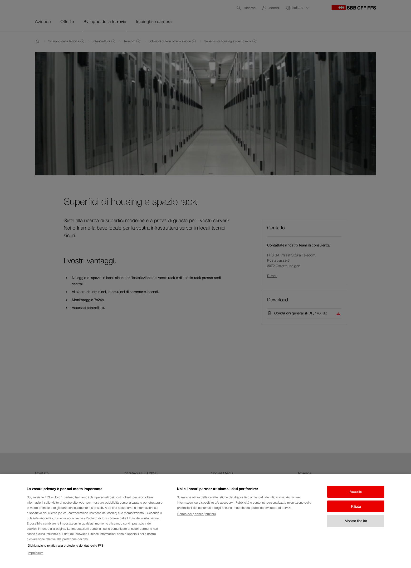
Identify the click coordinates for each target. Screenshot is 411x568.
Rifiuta (356, 506)
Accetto (356, 492)
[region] (205, 521)
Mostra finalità (356, 521)
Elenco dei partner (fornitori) (196, 514)
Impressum (35, 553)
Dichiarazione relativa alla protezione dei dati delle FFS (65, 545)
